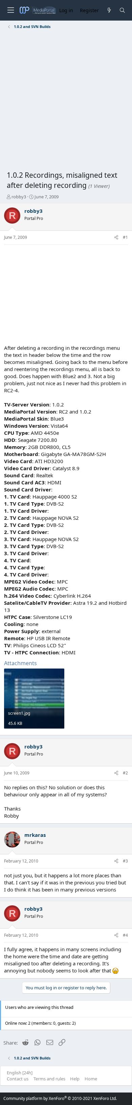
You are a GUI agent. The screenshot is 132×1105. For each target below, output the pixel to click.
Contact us (17, 1079)
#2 (125, 773)
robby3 (19, 197)
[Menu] (10, 10)
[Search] (122, 10)
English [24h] (19, 1073)
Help (75, 1079)
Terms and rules (49, 1079)
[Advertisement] (66, 101)
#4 (125, 935)
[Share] (116, 238)
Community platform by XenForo (60, 1098)
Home (91, 1079)
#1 (125, 237)
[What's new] (108, 10)
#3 (125, 861)
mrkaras (35, 834)
